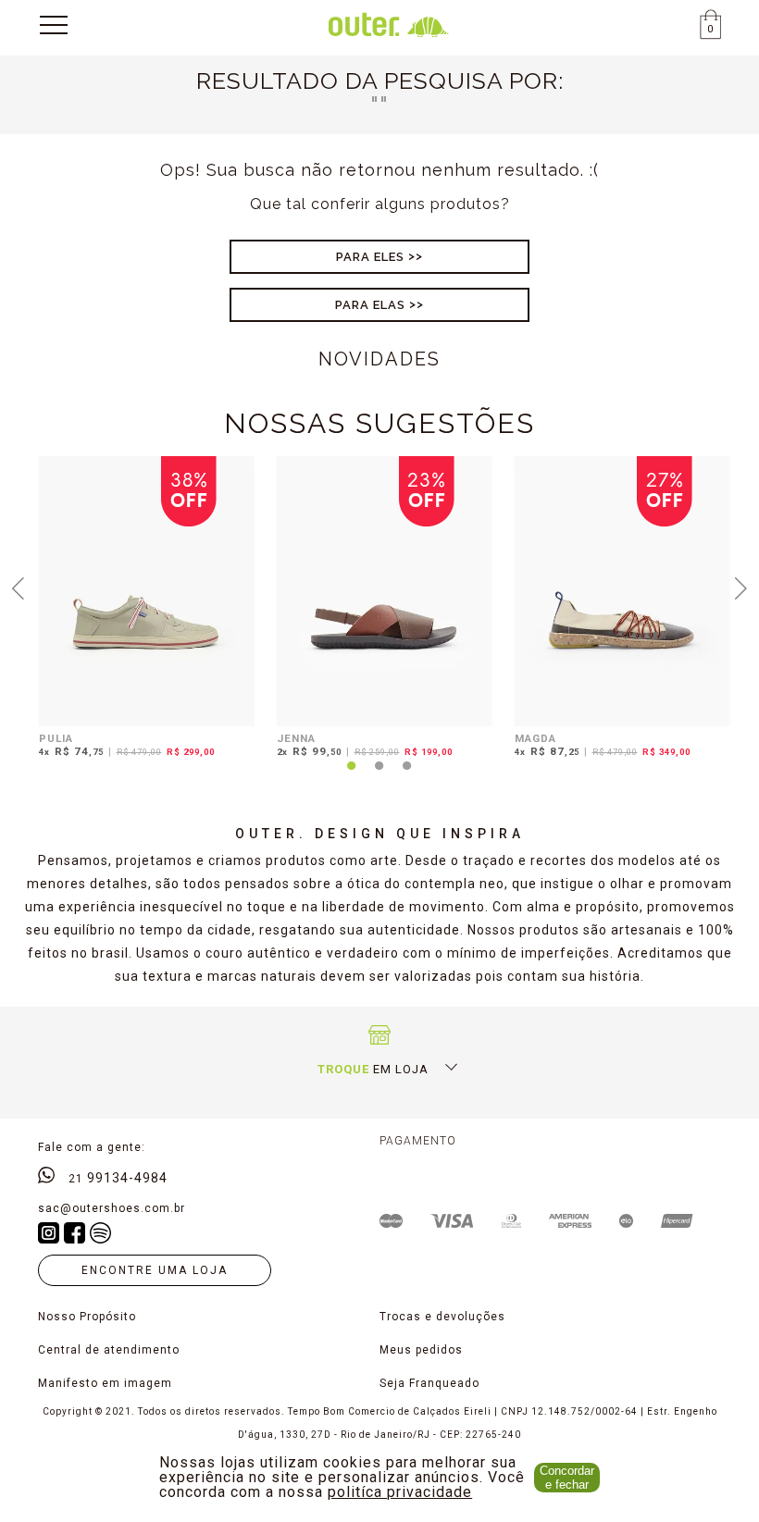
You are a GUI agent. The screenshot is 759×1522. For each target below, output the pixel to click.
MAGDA (535, 738)
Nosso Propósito (87, 1316)
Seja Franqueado (429, 1383)
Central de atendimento (109, 1349)
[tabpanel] (142, 610)
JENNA (296, 738)
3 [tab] (407, 776)
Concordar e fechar (567, 1477)
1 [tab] (351, 776)
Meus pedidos (421, 1349)
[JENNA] (384, 591)
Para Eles (370, 257)
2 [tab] (379, 776)
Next (741, 586)
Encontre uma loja (154, 1270)
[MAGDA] (622, 591)
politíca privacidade (400, 1492)
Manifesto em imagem (105, 1383)
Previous (18, 586)
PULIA (56, 738)
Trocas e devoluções (442, 1316)
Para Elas (370, 305)
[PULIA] (146, 591)
